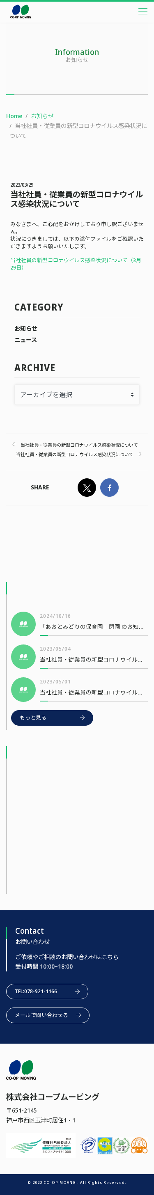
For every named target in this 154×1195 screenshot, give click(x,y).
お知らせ (25, 328)
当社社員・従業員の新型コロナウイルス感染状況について (79, 445)
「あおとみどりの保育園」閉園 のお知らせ (94, 627)
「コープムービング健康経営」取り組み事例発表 (93, 860)
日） (21, 267)
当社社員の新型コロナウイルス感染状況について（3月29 (75, 263)
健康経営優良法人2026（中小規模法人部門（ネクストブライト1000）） (93, 828)
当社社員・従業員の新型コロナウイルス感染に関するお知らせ (94, 659)
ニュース (25, 340)
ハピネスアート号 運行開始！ (80, 795)
